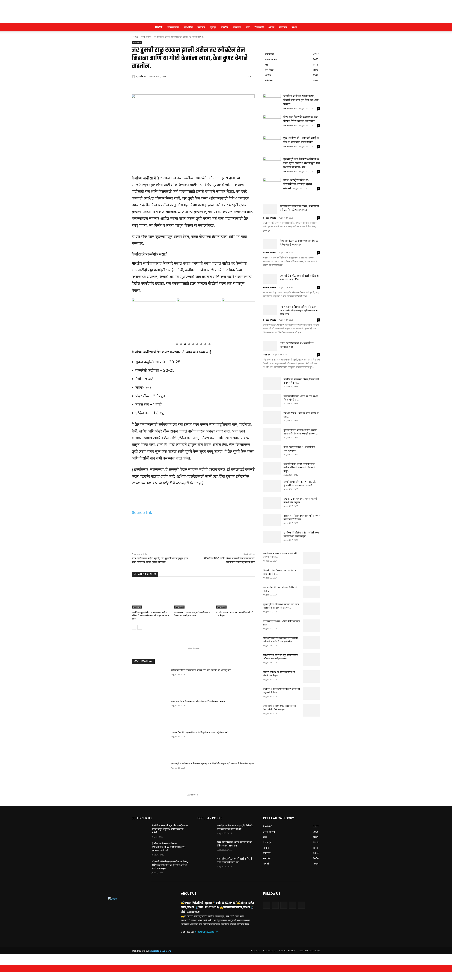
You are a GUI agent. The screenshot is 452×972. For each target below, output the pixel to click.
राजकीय (224, 27)
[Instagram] (292, 905)
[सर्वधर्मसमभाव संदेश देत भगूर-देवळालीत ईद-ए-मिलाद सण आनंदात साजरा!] (193, 595)
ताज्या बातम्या (173, 27)
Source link (142, 512)
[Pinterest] (173, 85)
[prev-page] (134, 627)
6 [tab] (197, 344)
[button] (316, 27)
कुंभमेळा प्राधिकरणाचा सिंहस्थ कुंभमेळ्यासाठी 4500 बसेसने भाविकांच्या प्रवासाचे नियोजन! (168, 847)
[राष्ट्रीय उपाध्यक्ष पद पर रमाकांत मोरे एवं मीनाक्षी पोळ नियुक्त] (235, 595)
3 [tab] (185, 344)
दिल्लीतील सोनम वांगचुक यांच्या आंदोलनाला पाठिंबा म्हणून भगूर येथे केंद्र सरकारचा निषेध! (170, 829)
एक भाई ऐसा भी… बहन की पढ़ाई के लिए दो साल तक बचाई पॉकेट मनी (199, 732)
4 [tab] (189, 344)
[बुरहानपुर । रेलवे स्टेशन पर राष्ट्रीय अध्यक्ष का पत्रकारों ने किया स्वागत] (272, 520)
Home (159, 27)
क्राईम (213, 27)
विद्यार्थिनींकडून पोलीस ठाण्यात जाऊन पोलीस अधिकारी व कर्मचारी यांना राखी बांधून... (299, 467)
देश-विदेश (188, 27)
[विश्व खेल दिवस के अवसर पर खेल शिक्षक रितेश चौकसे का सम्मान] (150, 713)
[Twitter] (165, 85)
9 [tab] (209, 344)
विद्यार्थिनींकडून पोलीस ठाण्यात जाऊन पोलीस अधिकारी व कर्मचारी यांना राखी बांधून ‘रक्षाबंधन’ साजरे (150, 615)
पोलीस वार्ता (142, 76)
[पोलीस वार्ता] (134, 76)
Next (250, 319)
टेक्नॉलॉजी (259, 27)
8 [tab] (205, 344)
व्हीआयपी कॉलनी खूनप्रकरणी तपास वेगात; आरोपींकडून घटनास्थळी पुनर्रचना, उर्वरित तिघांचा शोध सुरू (170, 865)
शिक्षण (294, 27)
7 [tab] (201, 344)
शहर (248, 27)
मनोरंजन (283, 27)
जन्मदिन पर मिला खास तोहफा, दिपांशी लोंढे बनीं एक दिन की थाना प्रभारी (201, 670)
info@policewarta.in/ (206, 931)
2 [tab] (181, 344)
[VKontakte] (301, 905)
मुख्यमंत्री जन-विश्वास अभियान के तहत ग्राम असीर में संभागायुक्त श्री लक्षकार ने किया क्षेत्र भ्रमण (212, 763)
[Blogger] (266, 905)
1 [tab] (177, 344)
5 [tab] (193, 344)
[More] (190, 85)
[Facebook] (157, 85)
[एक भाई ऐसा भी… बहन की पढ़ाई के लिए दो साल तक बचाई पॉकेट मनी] (150, 744)
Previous (136, 319)
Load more (192, 794)
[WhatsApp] (181, 85)
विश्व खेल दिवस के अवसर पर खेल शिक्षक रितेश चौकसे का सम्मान (198, 701)
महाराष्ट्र (201, 27)
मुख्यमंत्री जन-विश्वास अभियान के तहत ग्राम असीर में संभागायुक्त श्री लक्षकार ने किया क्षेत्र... (301, 163)
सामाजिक (237, 27)
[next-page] (139, 627)
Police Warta (290, 108)
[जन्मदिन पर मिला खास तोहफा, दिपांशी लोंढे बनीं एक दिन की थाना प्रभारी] (150, 681)
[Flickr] (283, 905)
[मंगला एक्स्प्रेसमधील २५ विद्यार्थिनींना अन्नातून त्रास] (272, 187)
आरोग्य (271, 27)
